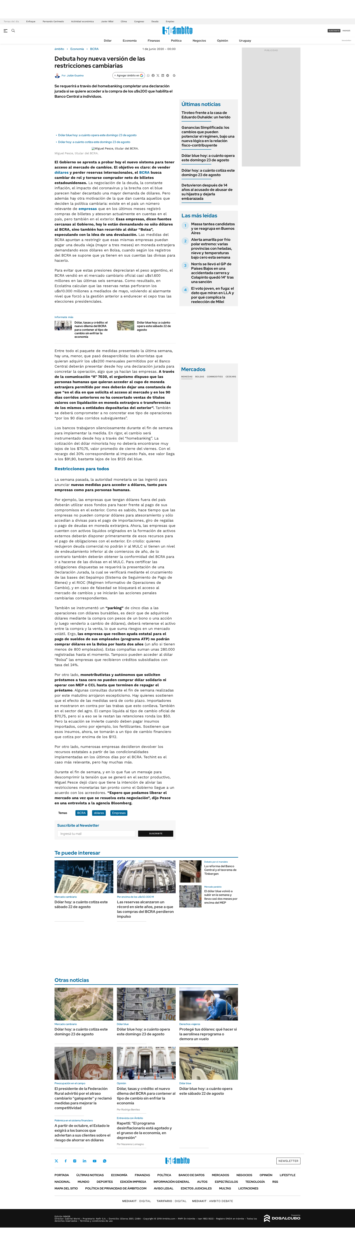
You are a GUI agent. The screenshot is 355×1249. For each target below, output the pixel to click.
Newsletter (346, 40)
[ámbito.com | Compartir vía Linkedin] (162, 75)
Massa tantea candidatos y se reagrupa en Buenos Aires (213, 228)
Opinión (222, 41)
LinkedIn (84, 1161)
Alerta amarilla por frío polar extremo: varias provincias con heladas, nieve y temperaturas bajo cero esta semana (211, 248)
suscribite (334, 31)
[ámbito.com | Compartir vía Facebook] (153, 75)
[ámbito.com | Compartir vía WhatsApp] (148, 75)
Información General (172, 1182)
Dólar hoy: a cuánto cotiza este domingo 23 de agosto (94, 142)
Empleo (170, 21)
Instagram (74, 1161)
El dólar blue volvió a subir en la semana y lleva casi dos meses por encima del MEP (221, 897)
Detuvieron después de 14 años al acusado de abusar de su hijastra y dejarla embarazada (207, 192)
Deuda (154, 21)
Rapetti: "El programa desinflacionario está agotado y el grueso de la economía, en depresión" (144, 1130)
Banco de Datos (191, 1175)
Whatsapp (104, 1161)
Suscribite (156, 833)
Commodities (215, 376)
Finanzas (154, 41)
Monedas (186, 376)
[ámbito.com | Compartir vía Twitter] (157, 75)
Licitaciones (248, 1188)
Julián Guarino (75, 75)
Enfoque (30, 21)
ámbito (59, 49)
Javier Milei (107, 21)
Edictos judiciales (196, 1188)
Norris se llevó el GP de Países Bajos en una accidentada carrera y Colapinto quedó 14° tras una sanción (212, 273)
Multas (225, 1188)
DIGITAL (136, 1201)
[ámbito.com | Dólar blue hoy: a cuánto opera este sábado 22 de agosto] (125, 325)
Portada (62, 1175)
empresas (88, 208)
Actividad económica (82, 21)
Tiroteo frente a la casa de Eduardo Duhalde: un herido (206, 114)
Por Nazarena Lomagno (130, 1144)
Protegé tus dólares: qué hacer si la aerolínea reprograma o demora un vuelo (208, 1034)
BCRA (94, 49)
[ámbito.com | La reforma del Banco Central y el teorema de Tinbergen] (190, 871)
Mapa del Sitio (66, 1188)
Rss (275, 1182)
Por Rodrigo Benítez (128, 1109)
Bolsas (199, 376)
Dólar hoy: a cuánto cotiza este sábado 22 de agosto (81, 904)
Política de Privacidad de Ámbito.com (115, 1188)
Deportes (105, 1182)
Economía (130, 41)
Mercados (220, 1175)
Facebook (66, 1161)
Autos (202, 1182)
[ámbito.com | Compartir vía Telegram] (167, 75)
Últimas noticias (90, 1175)
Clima (124, 21)
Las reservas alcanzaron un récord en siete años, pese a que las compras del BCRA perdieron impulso (145, 909)
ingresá (346, 31)
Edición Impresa (133, 1182)
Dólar (108, 41)
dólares (62, 172)
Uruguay (245, 41)
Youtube (94, 1161)
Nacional (62, 1182)
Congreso (139, 21)
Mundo (83, 1182)
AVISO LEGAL (163, 1188)
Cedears (231, 376)
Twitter (56, 1160)
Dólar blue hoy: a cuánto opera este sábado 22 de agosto (154, 326)
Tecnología (255, 1182)
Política (176, 41)
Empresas (119, 813)
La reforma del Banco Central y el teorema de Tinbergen (220, 870)
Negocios (199, 41)
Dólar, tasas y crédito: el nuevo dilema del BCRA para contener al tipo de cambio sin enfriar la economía (91, 330)
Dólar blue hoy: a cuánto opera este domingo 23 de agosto (97, 135)
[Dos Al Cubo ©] (282, 1218)
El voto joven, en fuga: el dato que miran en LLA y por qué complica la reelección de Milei (212, 295)
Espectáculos (226, 1182)
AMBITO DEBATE (212, 1201)
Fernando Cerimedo (53, 21)
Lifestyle (287, 1175)
